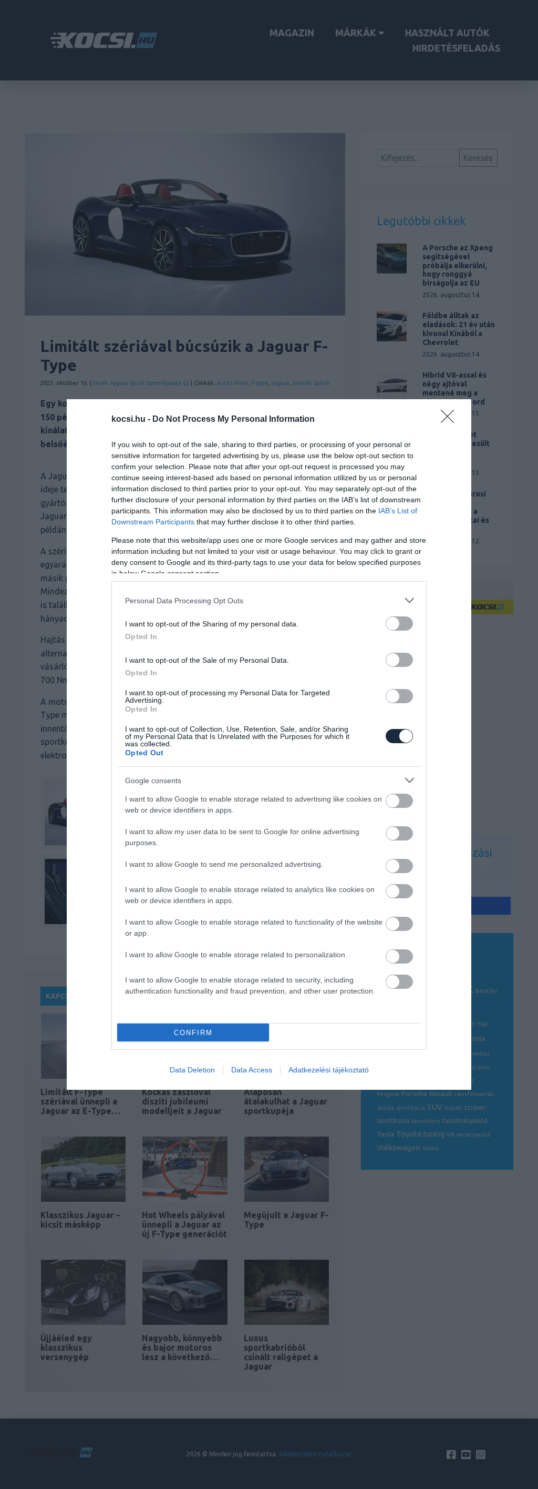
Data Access (251, 1070)
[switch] (399, 623)
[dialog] (269, 744)
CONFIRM (193, 1033)
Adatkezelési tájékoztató (328, 1070)
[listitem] (269, 600)
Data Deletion (192, 1070)
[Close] (451, 420)
